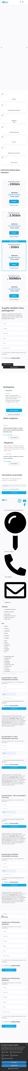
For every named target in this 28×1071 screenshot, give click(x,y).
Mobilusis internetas (9, 611)
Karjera (6, 633)
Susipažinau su (12, 358)
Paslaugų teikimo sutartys (9, 656)
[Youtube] (24, 500)
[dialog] (14, 1057)
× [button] (26, 1044)
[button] (1, 47)
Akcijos (6, 626)
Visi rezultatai (4, 917)
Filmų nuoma (7, 614)
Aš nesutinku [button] (14, 1065)
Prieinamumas (7, 661)
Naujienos (6, 635)
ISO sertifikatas (7, 671)
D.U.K (5, 640)
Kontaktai (6, 638)
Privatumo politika (7, 658)
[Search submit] (2, 916)
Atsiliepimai (7, 631)
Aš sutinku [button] (14, 1062)
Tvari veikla (6, 659)
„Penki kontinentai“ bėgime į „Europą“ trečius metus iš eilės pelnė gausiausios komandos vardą (13, 430)
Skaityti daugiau (20, 1049)
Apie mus (6, 628)
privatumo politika (14, 489)
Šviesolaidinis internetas (10, 609)
